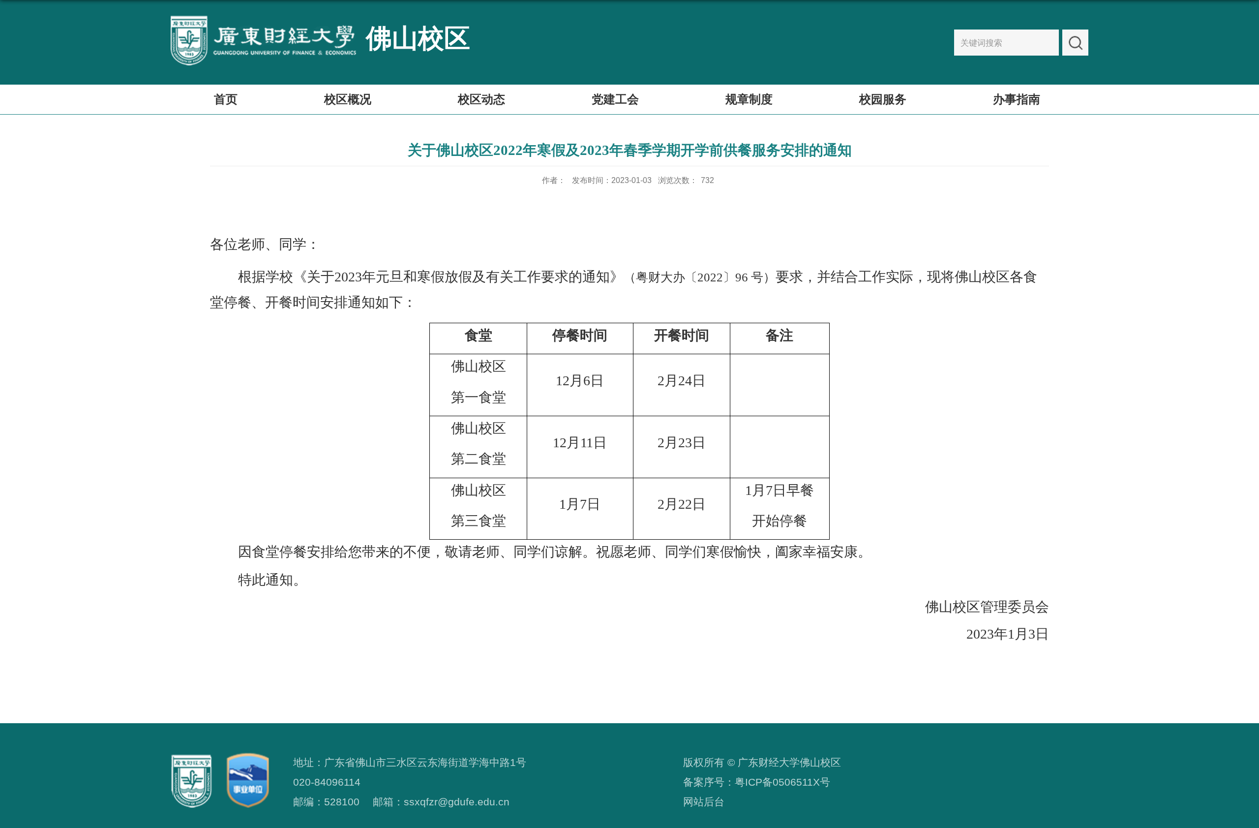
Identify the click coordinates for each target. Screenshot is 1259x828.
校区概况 (347, 99)
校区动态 (481, 99)
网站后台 (703, 802)
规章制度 (749, 99)
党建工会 (615, 99)
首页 (226, 99)
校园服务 (882, 99)
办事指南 (1016, 99)
